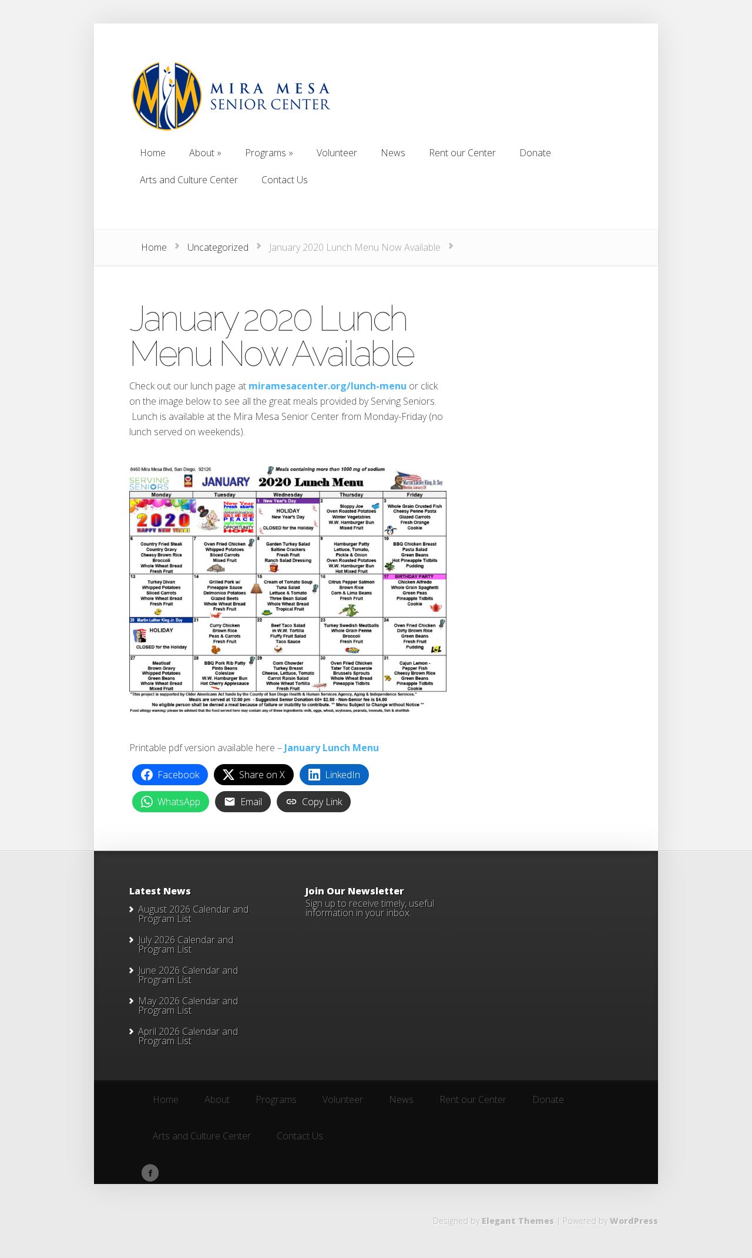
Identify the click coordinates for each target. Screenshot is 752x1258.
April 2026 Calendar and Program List (188, 1036)
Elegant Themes (518, 1220)
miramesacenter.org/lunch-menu (328, 385)
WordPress (634, 1220)
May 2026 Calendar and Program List (188, 1005)
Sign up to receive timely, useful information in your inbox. (370, 908)
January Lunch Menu (331, 747)
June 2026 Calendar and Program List (188, 975)
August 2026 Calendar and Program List (193, 914)
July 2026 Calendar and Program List (185, 944)
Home (154, 247)
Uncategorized (218, 247)
